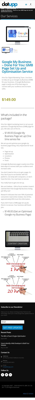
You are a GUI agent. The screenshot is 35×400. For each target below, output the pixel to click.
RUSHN (20, 385)
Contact (30, 393)
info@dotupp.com (8, 367)
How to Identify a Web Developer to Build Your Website (15, 344)
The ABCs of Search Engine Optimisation (13, 336)
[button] (26, 4)
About (25, 393)
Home (2, 8)
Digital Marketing (11, 8)
